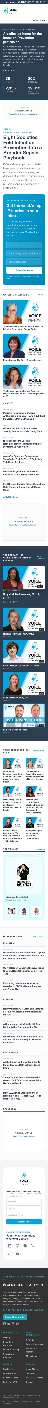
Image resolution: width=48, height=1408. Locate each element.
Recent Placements (34, 1378)
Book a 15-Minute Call (15, 1317)
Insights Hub (8, 1369)
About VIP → (9, 70)
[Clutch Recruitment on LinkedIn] (4, 1323)
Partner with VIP (10, 1382)
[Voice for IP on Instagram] (17, 1246)
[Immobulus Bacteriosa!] (11, 911)
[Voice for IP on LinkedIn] (9, 1246)
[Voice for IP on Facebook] (25, 1246)
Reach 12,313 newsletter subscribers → (24, 114)
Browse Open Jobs (34, 1344)
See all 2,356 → (39, 937)
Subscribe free (24, 1221)
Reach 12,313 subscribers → (24, 1136)
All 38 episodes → (40, 558)
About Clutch (32, 1369)
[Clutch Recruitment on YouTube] (8, 1323)
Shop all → (41, 849)
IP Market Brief (9, 1373)
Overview (7, 1338)
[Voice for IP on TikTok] (9, 1253)
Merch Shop (31, 1356)
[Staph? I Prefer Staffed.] (24, 911)
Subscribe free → (24, 270)
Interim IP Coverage (12, 1349)
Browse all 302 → (38, 752)
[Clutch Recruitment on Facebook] (17, 1323)
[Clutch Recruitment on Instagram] (13, 1323)
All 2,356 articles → (12, 497)
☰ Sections (39, 20)
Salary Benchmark (11, 1378)
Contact (29, 1382)
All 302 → (41, 295)
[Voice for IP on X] (33, 1246)
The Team (30, 1373)
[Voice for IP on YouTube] (17, 1253)
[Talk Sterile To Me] (36, 911)
